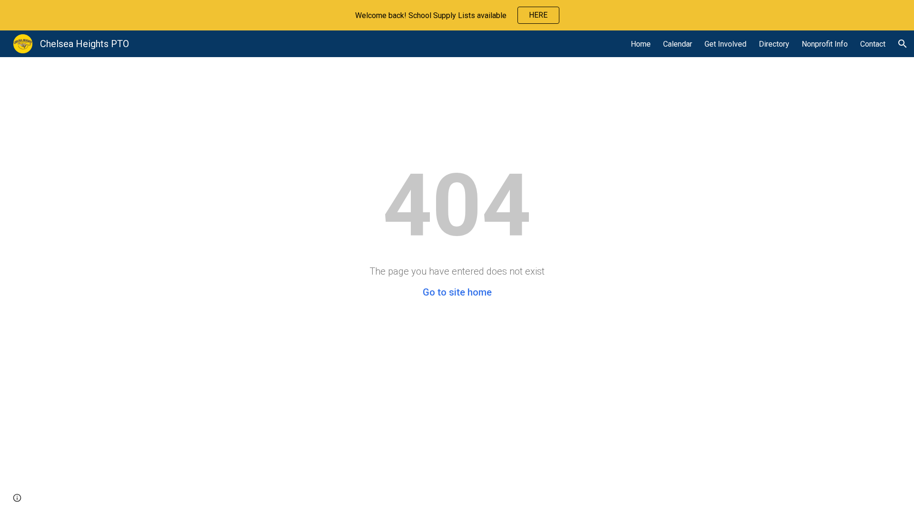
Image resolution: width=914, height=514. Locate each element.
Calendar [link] (677, 44)
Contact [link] (872, 44)
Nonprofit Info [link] (825, 44)
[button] (902, 43)
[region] (457, 15)
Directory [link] (774, 44)
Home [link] (641, 44)
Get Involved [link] (725, 44)
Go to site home (457, 292)
